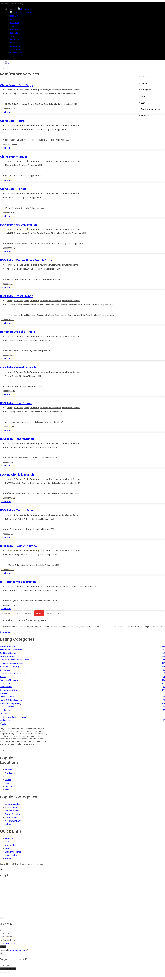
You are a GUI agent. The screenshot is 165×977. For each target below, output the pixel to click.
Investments (55, 89)
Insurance (44, 89)
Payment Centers (70, 586)
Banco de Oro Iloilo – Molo (17, 332)
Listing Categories (13, 852)
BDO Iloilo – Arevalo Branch (18, 225)
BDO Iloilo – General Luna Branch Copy (26, 260)
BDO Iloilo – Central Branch (18, 510)
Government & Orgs (14, 821)
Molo (7, 789)
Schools (8, 824)
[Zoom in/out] (1, 972)
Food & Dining (11, 807)
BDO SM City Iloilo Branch (17, 474)
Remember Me (9, 940)
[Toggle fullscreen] (4, 972)
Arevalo (8, 769)
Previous (6, 613)
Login (3, 947)
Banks (26, 89)
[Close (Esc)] (9, 972)
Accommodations (13, 804)
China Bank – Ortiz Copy (16, 85)
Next (60, 613)
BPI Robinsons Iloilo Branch (18, 582)
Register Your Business (151, 109)
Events (144, 96)
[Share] (6, 972)
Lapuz (7, 783)
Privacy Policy (11, 855)
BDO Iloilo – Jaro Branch (16, 403)
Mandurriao (10, 786)
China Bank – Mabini (13, 156)
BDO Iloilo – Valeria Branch (18, 367)
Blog (143, 102)
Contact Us (10, 845)
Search (144, 83)
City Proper (10, 773)
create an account (18, 950)
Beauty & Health (12, 814)
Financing (34, 89)
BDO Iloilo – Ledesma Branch (19, 546)
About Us (9, 838)
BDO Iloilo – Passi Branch (16, 296)
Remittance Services (71, 89)
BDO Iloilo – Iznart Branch (17, 439)
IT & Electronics (12, 817)
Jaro (7, 776)
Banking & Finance (15, 89)
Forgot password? (8, 943)
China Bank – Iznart (13, 189)
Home (144, 77)
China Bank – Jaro (12, 121)
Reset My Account (8, 969)
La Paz (8, 779)
